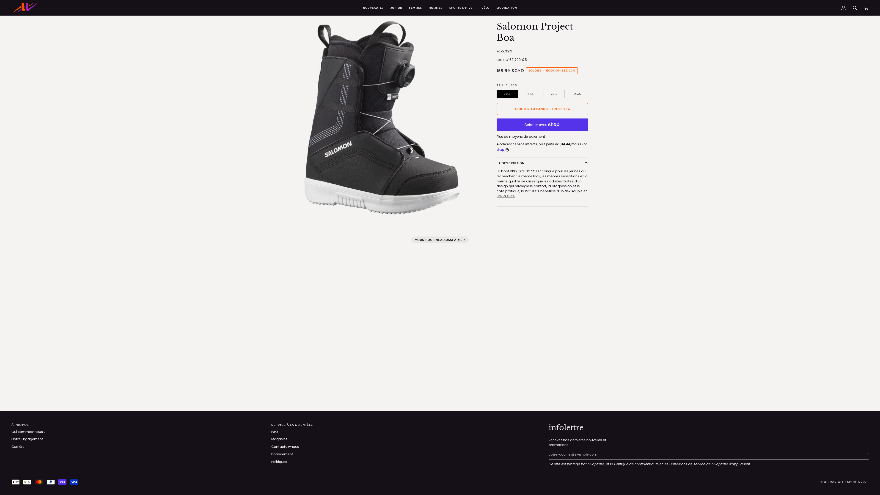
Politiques (279, 461)
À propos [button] (20, 424)
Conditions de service (687, 464)
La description (511, 163)
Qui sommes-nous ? (28, 431)
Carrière (18, 446)
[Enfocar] (294, 206)
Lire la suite (506, 196)
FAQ (274, 431)
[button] (396, 8)
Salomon (504, 50)
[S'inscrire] (865, 454)
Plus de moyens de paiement (521, 136)
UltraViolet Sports (842, 482)
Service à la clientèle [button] (292, 424)
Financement (282, 454)
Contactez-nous (285, 446)
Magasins (279, 439)
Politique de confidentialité (636, 464)
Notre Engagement (27, 439)
